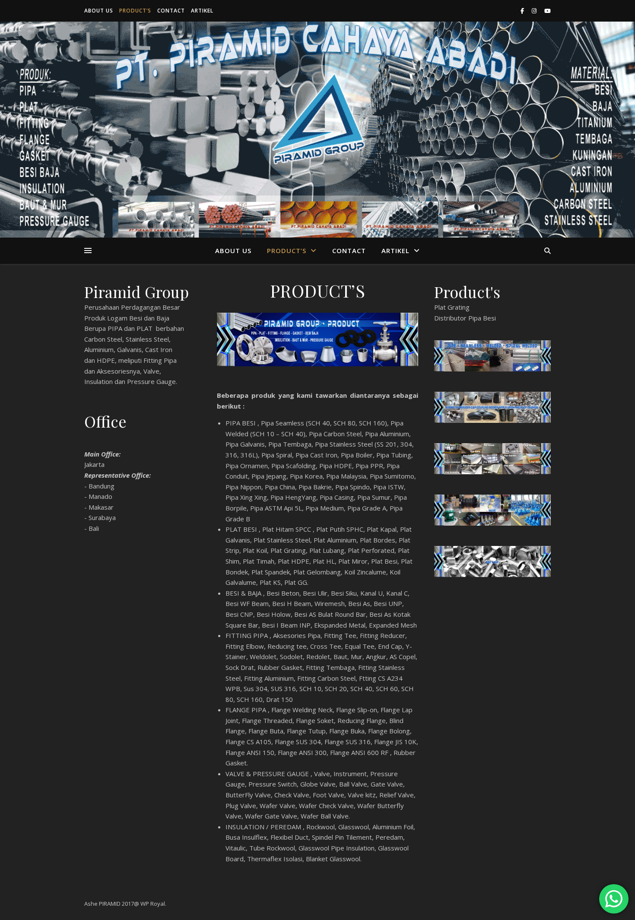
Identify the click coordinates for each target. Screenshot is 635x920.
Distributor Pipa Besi (465, 318)
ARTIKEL (202, 10)
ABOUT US (98, 10)
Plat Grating (452, 307)
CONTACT (171, 10)
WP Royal (152, 903)
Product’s (135, 10)
